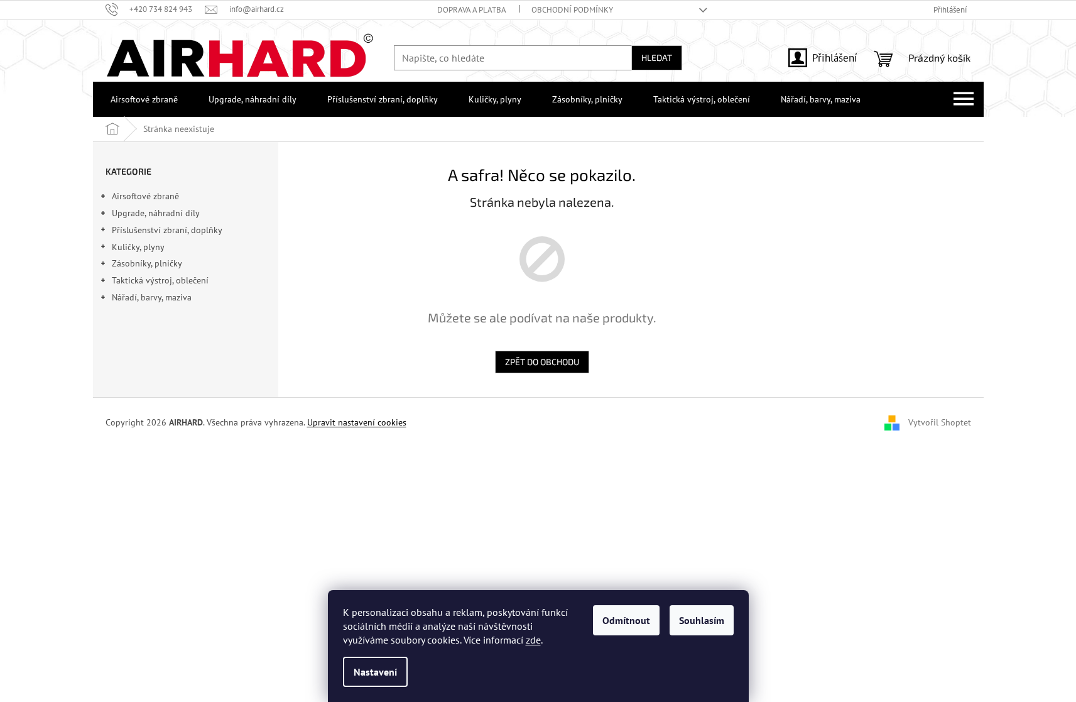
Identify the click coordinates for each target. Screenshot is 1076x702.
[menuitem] (141, 99)
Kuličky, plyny (138, 247)
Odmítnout (626, 620)
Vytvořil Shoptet (939, 422)
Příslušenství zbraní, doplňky (167, 230)
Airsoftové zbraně (145, 196)
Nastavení (375, 672)
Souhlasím (701, 620)
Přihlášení (834, 58)
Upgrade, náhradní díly (156, 213)
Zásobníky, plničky (147, 263)
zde (533, 639)
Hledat (656, 57)
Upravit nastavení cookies (356, 422)
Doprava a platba (471, 9)
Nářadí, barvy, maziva (152, 297)
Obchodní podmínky (572, 9)
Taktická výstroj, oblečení (160, 280)
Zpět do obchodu (542, 361)
